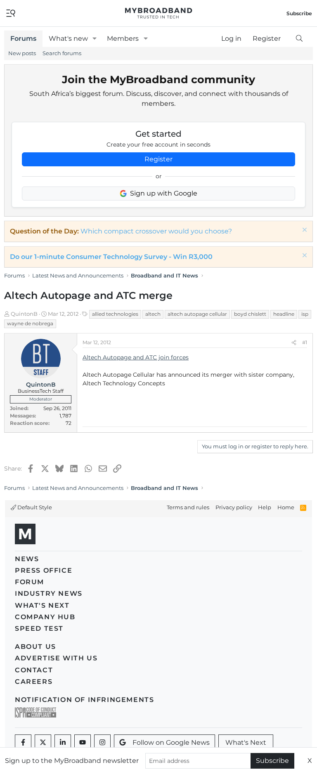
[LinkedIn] (62, 742)
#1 (304, 342)
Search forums (62, 53)
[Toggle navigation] (11, 12)
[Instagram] (102, 742)
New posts (22, 53)
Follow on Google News (171, 742)
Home (285, 507)
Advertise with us (56, 658)
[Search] (299, 38)
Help (264, 507)
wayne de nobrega (30, 323)
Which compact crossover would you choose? (156, 231)
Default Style (34, 507)
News (27, 559)
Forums (23, 38)
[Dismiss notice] (303, 230)
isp (304, 314)
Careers (33, 681)
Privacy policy (233, 507)
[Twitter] (43, 742)
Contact (34, 670)
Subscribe (272, 761)
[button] (95, 38)
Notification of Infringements (84, 700)
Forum (29, 582)
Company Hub (45, 617)
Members (123, 38)
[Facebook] (23, 742)
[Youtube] (82, 742)
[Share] (294, 342)
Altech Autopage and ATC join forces (136, 357)
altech (153, 314)
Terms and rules (188, 507)
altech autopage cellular (197, 314)
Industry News (49, 593)
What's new (68, 38)
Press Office (43, 570)
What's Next (42, 605)
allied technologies (115, 314)
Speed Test (39, 628)
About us (35, 646)
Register (158, 159)
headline (283, 314)
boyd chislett (250, 314)
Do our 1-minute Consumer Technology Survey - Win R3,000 (111, 257)
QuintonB (24, 313)
